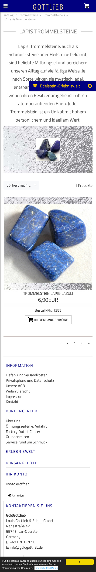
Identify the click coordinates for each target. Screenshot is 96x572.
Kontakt (12, 401)
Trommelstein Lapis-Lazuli (48, 293)
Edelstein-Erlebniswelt (58, 86)
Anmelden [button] (17, 495)
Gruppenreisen (17, 436)
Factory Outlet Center (23, 431)
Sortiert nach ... (20, 185)
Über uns (13, 421)
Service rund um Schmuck (26, 442)
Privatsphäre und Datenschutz (30, 380)
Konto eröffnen (18, 484)
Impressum (14, 396)
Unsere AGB (15, 386)
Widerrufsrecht (18, 391)
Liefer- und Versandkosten (27, 375)
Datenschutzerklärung (46, 568)
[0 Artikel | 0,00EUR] (87, 6)
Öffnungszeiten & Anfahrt (26, 426)
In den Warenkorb (51, 320)
